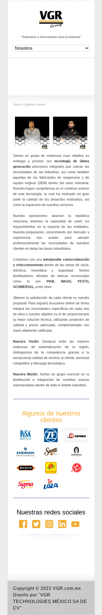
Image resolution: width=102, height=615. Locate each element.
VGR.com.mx (67, 588)
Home (17, 104)
